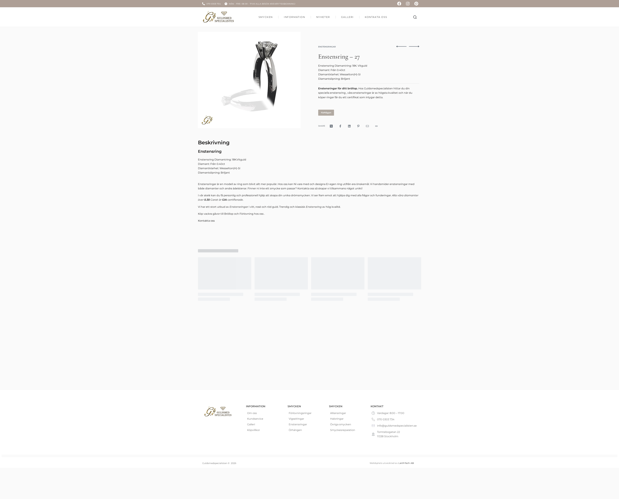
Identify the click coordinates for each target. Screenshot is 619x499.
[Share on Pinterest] (358, 126)
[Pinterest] (416, 4)
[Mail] (367, 126)
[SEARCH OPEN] (415, 17)
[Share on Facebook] (340, 126)
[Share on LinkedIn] (349, 126)
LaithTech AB (406, 463)
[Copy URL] (376, 126)
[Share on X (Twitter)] (331, 126)
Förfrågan (326, 112)
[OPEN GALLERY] (249, 80)
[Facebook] (399, 4)
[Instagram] (408, 4)
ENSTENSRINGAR (327, 46)
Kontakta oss (206, 220)
